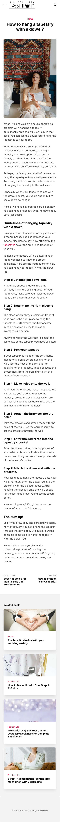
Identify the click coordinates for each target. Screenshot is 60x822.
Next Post (47, 578)
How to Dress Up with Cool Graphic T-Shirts (29, 687)
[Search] (55, 5)
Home (30, 19)
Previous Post (15, 580)
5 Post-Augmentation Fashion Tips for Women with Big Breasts (29, 780)
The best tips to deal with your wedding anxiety (26, 642)
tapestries (9, 244)
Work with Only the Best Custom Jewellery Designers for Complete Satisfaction (29, 733)
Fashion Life (13, 681)
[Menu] (5, 5)
